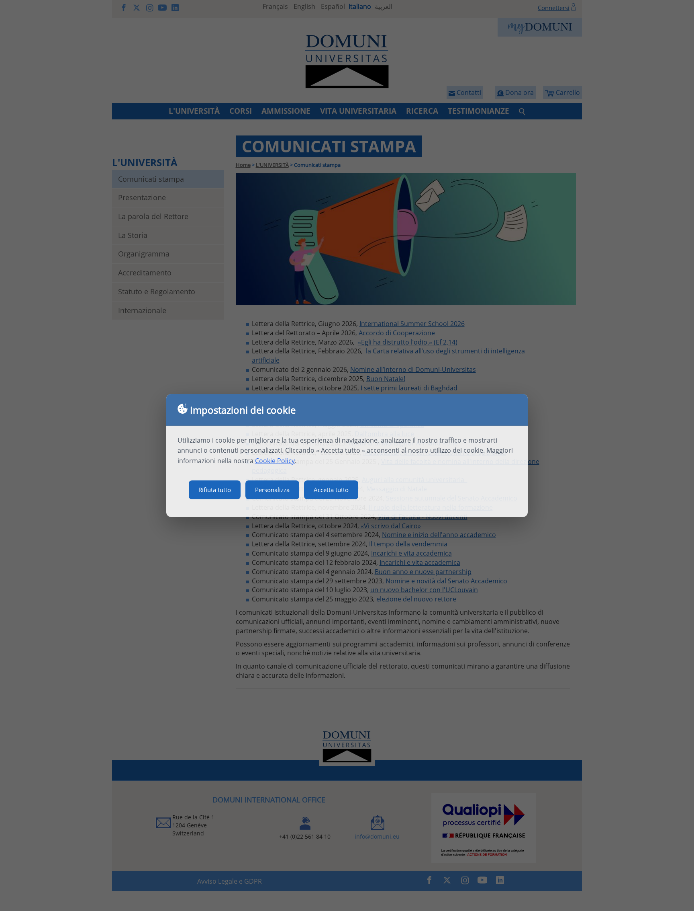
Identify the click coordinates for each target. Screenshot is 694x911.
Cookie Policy (275, 460)
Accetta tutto (331, 490)
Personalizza (272, 490)
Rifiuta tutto (214, 490)
